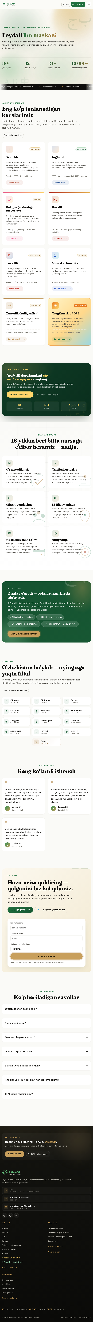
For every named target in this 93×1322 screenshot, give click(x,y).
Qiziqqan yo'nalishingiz (20, 944)
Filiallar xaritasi (8, 1288)
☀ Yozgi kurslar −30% (11, 1258)
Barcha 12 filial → (55, 1246)
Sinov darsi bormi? (16, 1023)
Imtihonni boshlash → (20, 394)
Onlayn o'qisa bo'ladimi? (19, 1051)
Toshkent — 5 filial (55, 1228)
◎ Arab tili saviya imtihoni (12, 1262)
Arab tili (5, 1228)
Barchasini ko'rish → (13, 135)
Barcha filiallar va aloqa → (15, 690)
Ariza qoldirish (78, 4)
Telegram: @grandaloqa (53, 909)
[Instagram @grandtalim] (10, 1215)
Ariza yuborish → (46, 956)
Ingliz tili (5, 1232)
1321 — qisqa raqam (39, 1154)
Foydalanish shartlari (68, 1317)
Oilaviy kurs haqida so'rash (24, 634)
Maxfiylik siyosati (85, 1317)
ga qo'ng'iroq (20, 909)
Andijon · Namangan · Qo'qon (60, 1237)
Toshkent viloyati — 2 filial (59, 1232)
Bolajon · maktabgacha (11, 1245)
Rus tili (4, 1237)
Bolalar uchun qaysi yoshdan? (22, 1065)
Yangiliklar (6, 1284)
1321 (67, 4)
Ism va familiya (16, 923)
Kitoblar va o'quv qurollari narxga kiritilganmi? (32, 1079)
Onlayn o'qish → (55, 1252)
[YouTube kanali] (16, 1215)
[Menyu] (88, 4)
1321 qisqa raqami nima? (19, 1094)
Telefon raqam (16, 933)
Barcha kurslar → (9, 1267)
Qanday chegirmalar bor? (20, 1037)
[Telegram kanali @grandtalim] (4, 1215)
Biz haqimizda (7, 1280)
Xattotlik (5, 1254)
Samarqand (53, 1241)
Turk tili (5, 1241)
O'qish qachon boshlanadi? (21, 1008)
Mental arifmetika (9, 1249)
